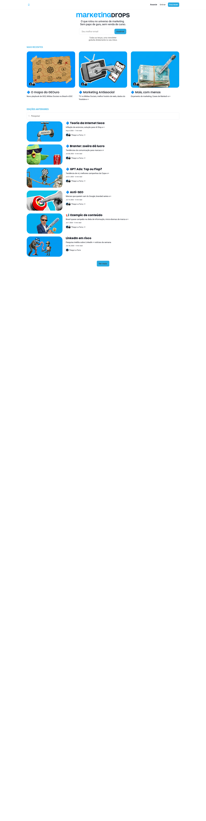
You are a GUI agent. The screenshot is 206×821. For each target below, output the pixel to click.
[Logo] (29, 5)
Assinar (120, 31)
